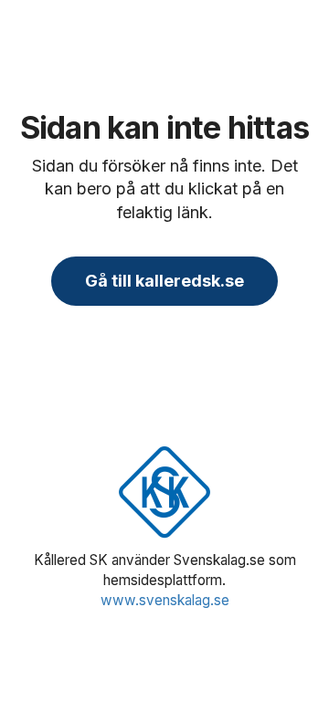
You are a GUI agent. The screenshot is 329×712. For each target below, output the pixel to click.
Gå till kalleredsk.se (164, 280)
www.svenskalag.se (165, 600)
